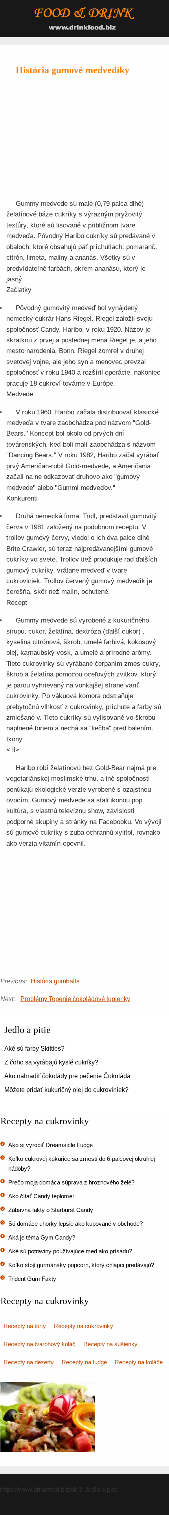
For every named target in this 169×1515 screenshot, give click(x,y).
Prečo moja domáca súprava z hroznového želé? (71, 1182)
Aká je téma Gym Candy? (41, 1237)
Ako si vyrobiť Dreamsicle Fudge (50, 1145)
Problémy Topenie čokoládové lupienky (75, 999)
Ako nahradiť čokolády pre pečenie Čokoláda (67, 1076)
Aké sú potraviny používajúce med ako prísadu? (70, 1251)
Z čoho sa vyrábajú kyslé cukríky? (51, 1062)
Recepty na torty (25, 1326)
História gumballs (55, 981)
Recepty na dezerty (29, 1362)
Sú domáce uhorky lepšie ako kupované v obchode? (75, 1223)
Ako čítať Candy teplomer (41, 1196)
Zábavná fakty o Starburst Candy (50, 1209)
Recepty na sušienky (110, 1344)
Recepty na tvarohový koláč (39, 1344)
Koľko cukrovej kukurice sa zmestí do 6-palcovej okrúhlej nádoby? (81, 1163)
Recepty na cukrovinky (83, 1326)
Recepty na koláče (139, 1362)
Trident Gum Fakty (32, 1278)
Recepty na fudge (84, 1362)
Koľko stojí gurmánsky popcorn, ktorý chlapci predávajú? (81, 1265)
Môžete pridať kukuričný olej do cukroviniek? (66, 1089)
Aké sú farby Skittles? (34, 1048)
